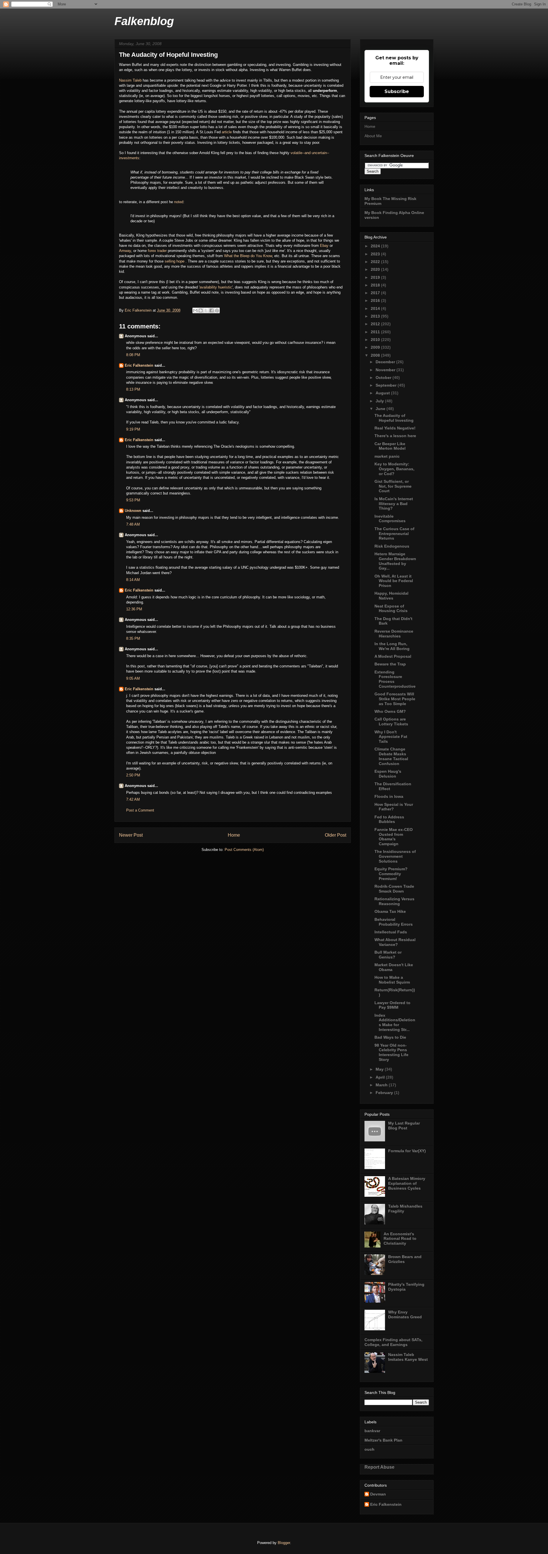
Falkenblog (144, 21)
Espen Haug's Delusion (387, 773)
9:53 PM (133, 500)
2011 (376, 332)
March (382, 1085)
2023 (376, 254)
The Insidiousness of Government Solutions (395, 856)
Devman (378, 1494)
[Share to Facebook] (211, 310)
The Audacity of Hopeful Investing (394, 418)
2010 (376, 339)
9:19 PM (133, 429)
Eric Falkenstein (139, 365)
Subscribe (396, 91)
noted (178, 202)
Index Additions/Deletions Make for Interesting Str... (394, 1022)
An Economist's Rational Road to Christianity (400, 1239)
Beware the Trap (390, 664)
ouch (369, 1449)
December (386, 362)
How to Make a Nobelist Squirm (392, 979)
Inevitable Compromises (390, 518)
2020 (376, 269)
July (380, 401)
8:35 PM (133, 638)
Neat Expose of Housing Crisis (391, 608)
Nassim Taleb (130, 80)
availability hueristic (216, 287)
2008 (376, 355)
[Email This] (195, 310)
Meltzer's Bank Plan (383, 1440)
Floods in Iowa (388, 796)
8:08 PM (133, 355)
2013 (376, 316)
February (385, 1092)
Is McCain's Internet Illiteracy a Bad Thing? (393, 504)
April (381, 1077)
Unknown (133, 510)
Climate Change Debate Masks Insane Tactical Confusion (391, 756)
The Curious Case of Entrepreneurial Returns (394, 533)
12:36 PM (134, 609)
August (383, 393)
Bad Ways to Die (390, 1037)
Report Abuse (379, 1467)
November (386, 370)
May (380, 1069)
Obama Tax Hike (390, 911)
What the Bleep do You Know (248, 256)
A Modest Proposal (392, 656)
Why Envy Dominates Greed (405, 1314)
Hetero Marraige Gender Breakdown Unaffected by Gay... (395, 561)
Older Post (335, 835)
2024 (376, 246)
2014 (376, 308)
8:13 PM (133, 389)
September (387, 385)
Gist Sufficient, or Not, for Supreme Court (393, 486)
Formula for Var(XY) (407, 1151)
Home (234, 835)
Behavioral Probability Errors (393, 922)
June (381, 408)
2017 (376, 292)
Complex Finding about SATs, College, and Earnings (393, 1342)
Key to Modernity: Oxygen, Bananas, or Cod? (394, 469)
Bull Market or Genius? (388, 954)
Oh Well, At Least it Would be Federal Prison (393, 581)
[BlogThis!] (201, 310)
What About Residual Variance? (395, 942)
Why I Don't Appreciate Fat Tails (390, 737)
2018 (376, 285)
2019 (376, 277)
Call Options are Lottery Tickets (391, 721)
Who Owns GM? (390, 711)
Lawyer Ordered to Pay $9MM (392, 1005)
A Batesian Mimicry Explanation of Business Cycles (406, 1183)
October (384, 377)
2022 (376, 261)
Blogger (284, 1543)
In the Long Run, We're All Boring (392, 646)
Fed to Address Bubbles (389, 819)
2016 (376, 300)
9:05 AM (133, 678)
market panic (387, 456)
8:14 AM (133, 580)
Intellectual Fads (390, 932)
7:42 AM (133, 799)
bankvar (372, 1430)
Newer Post (131, 835)
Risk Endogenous (391, 546)
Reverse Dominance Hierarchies (393, 633)
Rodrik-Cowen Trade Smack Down (394, 888)
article (227, 132)
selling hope (175, 261)
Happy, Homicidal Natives (391, 595)
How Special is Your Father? (393, 807)
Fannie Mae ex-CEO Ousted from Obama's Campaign (393, 836)
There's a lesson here (395, 435)
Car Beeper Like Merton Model (390, 446)
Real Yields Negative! (395, 428)
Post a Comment (140, 810)
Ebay (325, 245)
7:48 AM (133, 524)
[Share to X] (206, 310)
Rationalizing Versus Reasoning (394, 901)
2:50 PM (133, 775)
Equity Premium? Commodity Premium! (391, 874)
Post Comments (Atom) (244, 849)
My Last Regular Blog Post (404, 1125)
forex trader (157, 251)
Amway (125, 251)
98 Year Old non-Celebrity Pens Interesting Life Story (391, 1052)
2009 (376, 347)
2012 (376, 324)
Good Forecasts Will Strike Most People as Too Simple (394, 699)
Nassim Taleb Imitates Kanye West (408, 1357)
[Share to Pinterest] (217, 310)
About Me (373, 136)
